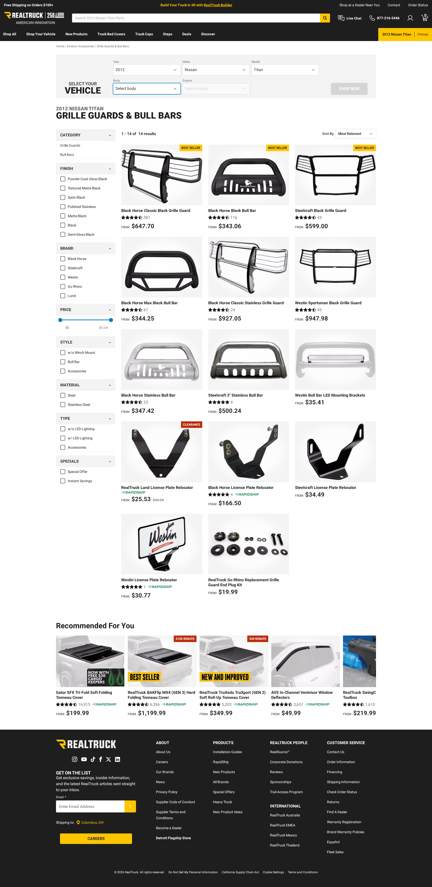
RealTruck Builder (218, 5)
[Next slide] (371, 677)
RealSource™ (280, 752)
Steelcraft (75, 268)
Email (61, 797)
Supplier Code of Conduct (175, 802)
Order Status (418, 5)
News (160, 782)
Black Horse (77, 259)
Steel (71, 395)
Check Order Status (342, 792)
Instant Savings (80, 481)
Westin (73, 277)
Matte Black (77, 216)
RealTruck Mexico (283, 835)
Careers (162, 762)
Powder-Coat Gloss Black (87, 179)
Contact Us (335, 752)
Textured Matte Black (84, 188)
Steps (167, 34)
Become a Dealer (169, 828)
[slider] (60, 320)
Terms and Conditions (303, 872)
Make (186, 62)
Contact (394, 5)
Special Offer (78, 472)
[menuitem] (9, 34)
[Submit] (130, 806)
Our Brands (165, 772)
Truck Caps (144, 34)
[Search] (325, 18)
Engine (187, 80)
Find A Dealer (337, 812)
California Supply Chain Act (240, 872)
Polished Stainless (82, 207)
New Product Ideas (227, 812)
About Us (163, 752)
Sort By (328, 134)
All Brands (221, 782)
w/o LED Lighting (81, 429)
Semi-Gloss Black (81, 234)
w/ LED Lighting (80, 438)
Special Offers (223, 792)
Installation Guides (227, 752)
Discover (208, 34)
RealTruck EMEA (282, 825)
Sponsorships (280, 782)
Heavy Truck (222, 802)
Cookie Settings (273, 872)
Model (256, 62)
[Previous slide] (61, 677)
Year (116, 62)
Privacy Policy (167, 792)
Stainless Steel (79, 405)
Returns (333, 802)
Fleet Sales (335, 852)
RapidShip (221, 762)
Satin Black (76, 197)
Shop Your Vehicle (41, 34)
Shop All (9, 34)
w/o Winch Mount (81, 353)
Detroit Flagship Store (173, 838)
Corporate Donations (286, 762)
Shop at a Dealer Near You (360, 5)
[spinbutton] (67, 328)
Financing (334, 772)
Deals (186, 34)
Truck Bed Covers (111, 34)
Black (72, 225)
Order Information (341, 762)
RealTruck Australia (285, 815)
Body (116, 80)
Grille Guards (70, 145)
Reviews (276, 772)
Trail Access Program (286, 792)
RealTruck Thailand (285, 845)
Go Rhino (75, 286)
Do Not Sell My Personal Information (193, 872)
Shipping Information (343, 782)
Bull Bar (74, 362)
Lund (72, 296)
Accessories (77, 371)
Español (333, 842)
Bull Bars (67, 155)
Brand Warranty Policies (345, 832)
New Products (77, 34)
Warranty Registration (344, 822)
